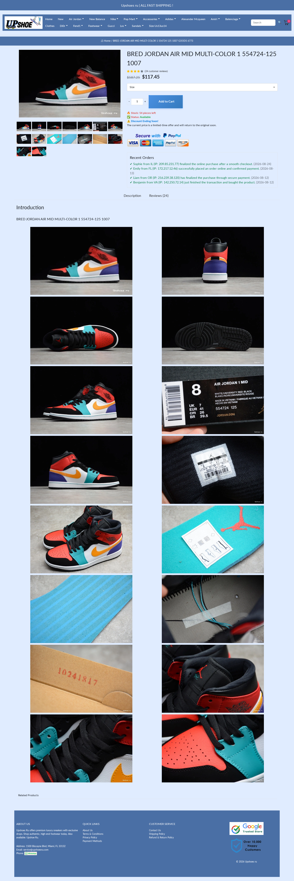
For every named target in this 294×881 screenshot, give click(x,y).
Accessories (150, 19)
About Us (88, 830)
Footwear (94, 26)
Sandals (136, 26)
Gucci (111, 26)
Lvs (122, 26)
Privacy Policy (90, 837)
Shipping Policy (157, 834)
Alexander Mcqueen (193, 19)
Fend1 (76, 26)
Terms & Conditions (93, 834)
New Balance (97, 19)
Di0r (62, 26)
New (60, 19)
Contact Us (155, 830)
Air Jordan (75, 19)
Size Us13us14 (158, 26)
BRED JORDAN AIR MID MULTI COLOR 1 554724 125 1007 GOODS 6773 (153, 41)
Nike (113, 19)
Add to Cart (166, 101)
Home (48, 19)
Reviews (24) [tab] (158, 196)
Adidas (169, 19)
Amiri (214, 19)
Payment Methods (92, 841)
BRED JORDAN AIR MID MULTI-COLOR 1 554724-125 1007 (63, 219)
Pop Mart (129, 19)
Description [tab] (132, 196)
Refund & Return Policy (161, 837)
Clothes (49, 26)
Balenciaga (231, 19)
